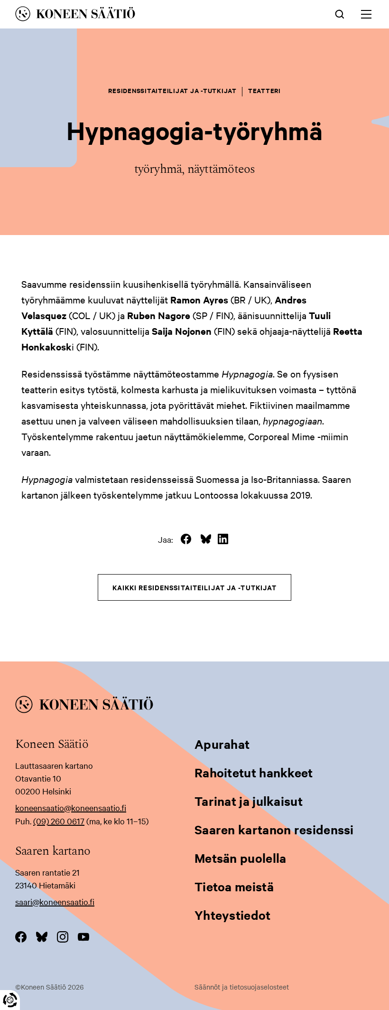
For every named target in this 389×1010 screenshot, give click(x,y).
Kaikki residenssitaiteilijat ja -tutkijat (194, 587)
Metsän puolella (240, 858)
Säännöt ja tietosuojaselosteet (241, 986)
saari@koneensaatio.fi (54, 901)
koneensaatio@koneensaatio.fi (70, 807)
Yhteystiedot (232, 914)
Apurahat (222, 744)
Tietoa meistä (234, 886)
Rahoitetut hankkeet (253, 772)
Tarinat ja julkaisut (248, 801)
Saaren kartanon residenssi (274, 829)
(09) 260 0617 (58, 820)
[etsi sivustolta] (339, 13)
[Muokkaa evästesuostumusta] (10, 1000)
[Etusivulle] (124, 15)
